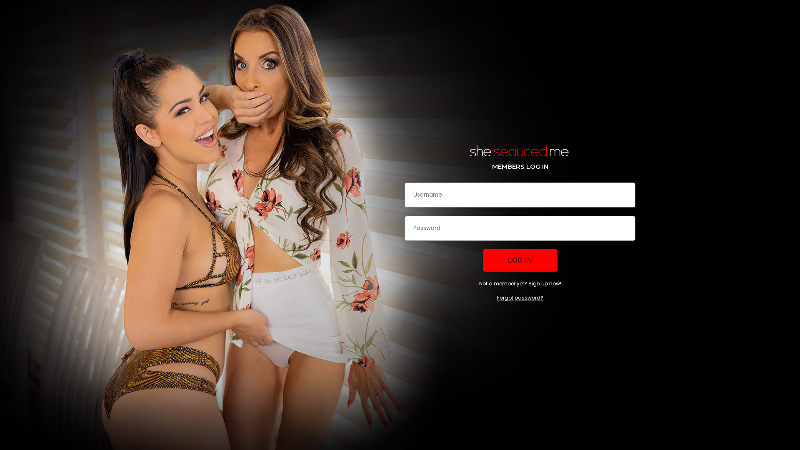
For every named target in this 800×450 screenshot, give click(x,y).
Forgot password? (520, 297)
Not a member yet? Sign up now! (520, 283)
